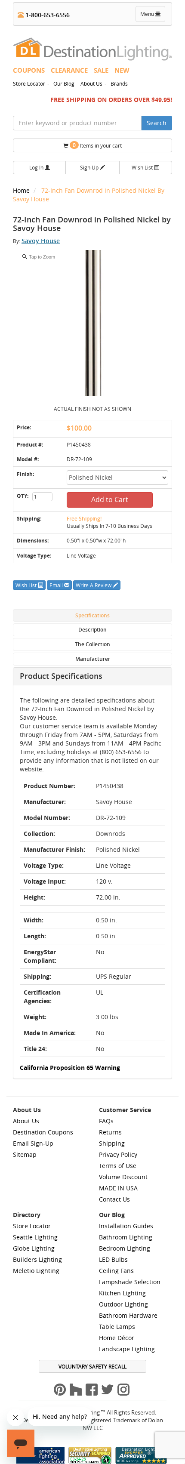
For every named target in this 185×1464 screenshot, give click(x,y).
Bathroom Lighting (125, 1237)
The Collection (92, 644)
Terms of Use (117, 1166)
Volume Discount (123, 1177)
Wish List (143, 167)
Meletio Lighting (36, 1271)
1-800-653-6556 (47, 15)
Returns (110, 1132)
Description (92, 629)
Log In (37, 167)
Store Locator (29, 83)
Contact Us (114, 1199)
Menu (152, 16)
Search (156, 123)
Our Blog (63, 83)
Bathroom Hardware (128, 1315)
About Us (91, 83)
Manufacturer (92, 659)
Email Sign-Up (33, 1143)
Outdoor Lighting (123, 1304)
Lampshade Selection (129, 1282)
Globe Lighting (34, 1248)
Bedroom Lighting (124, 1248)
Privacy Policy (118, 1154)
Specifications (92, 615)
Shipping (112, 1143)
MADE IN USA (118, 1188)
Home (22, 190)
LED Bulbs (113, 1259)
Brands (119, 83)
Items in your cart (97, 145)
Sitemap (25, 1154)
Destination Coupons (43, 1132)
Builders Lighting (37, 1259)
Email (56, 585)
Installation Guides (126, 1226)
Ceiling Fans (116, 1271)
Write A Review (94, 585)
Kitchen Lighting (122, 1293)
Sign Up (90, 167)
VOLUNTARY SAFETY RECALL (92, 1366)
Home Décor (116, 1338)
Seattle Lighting (35, 1237)
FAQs (106, 1121)
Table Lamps (117, 1326)
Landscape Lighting (127, 1349)
